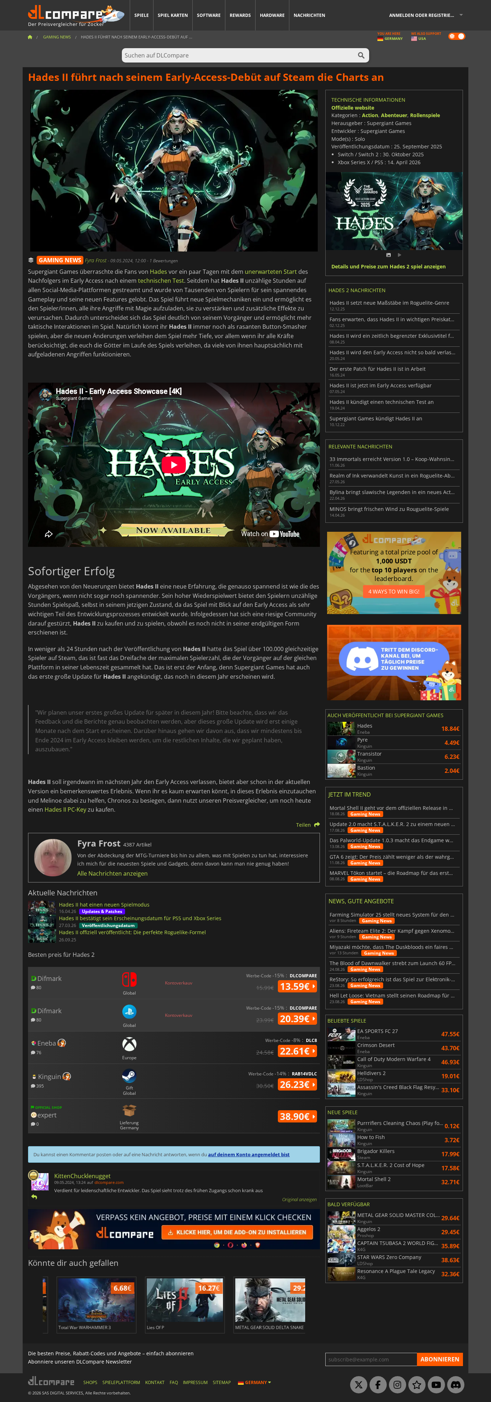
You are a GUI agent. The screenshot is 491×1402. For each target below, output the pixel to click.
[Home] (30, 37)
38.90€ (296, 1116)
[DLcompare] (51, 1380)
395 (39, 1085)
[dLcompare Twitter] (357, 1385)
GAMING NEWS (60, 260)
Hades (158, 272)
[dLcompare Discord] (454, 1385)
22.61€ (296, 1051)
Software (209, 15)
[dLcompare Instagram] (396, 1385)
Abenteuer (394, 115)
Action (370, 115)
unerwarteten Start (271, 272)
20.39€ (296, 1019)
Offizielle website (352, 107)
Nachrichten (309, 15)
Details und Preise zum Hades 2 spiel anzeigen (388, 267)
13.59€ (296, 986)
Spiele (141, 15)
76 (38, 1052)
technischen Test (161, 281)
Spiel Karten (173, 15)
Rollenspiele (425, 115)
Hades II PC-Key (65, 809)
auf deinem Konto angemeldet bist (249, 1154)
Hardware (272, 15)
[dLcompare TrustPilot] (415, 1385)
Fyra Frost (96, 260)
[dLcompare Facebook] (376, 1385)
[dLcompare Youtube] (435, 1385)
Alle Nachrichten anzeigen (112, 873)
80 (38, 987)
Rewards (240, 15)
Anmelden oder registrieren (424, 15)
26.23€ (296, 1084)
